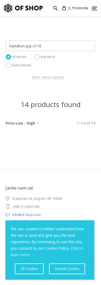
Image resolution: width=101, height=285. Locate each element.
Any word (47, 56)
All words (19, 56)
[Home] (21, 8)
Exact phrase (21, 65)
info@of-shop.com (26, 214)
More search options (48, 77)
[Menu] (94, 8)
